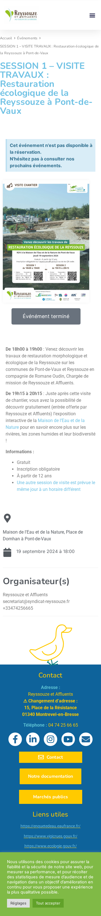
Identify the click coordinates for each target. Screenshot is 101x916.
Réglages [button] (18, 903)
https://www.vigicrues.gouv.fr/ (50, 836)
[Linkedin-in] (33, 739)
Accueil (6, 38)
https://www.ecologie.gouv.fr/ (50, 846)
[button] (92, 15)
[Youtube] (68, 739)
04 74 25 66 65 (63, 725)
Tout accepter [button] (48, 903)
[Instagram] (50, 739)
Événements (27, 38)
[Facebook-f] (15, 739)
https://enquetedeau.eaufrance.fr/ (50, 826)
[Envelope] (86, 739)
